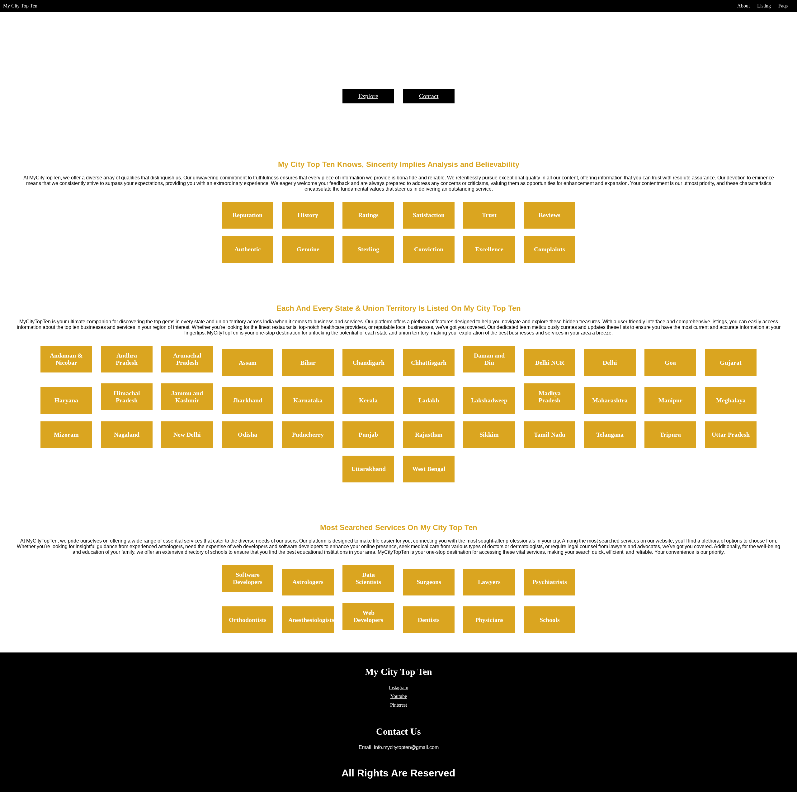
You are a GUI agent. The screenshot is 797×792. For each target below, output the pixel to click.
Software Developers (247, 578)
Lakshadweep (489, 400)
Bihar (308, 362)
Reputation (247, 214)
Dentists (429, 619)
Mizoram (66, 434)
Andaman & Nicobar (66, 359)
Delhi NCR (549, 362)
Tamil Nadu (549, 434)
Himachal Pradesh (127, 397)
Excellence (489, 249)
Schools (550, 619)
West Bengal (429, 468)
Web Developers (368, 616)
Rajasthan (428, 434)
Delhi (610, 362)
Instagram (398, 687)
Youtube (398, 696)
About (743, 5)
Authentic (247, 249)
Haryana (66, 400)
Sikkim (489, 434)
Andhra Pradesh (127, 359)
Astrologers (307, 581)
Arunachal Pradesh (187, 359)
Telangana (610, 434)
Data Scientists (368, 578)
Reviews (549, 214)
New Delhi (187, 434)
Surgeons (429, 581)
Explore (368, 95)
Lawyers (489, 581)
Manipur (670, 400)
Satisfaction (429, 214)
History (308, 214)
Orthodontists (247, 619)
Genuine (308, 249)
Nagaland (126, 434)
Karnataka (308, 400)
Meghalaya (731, 400)
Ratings (368, 214)
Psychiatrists (549, 581)
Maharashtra (610, 400)
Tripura (670, 434)
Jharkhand (247, 400)
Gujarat (731, 362)
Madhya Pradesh (550, 397)
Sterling (368, 249)
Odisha (247, 434)
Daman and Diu (489, 359)
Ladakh (428, 400)
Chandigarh (368, 362)
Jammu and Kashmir (187, 397)
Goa (670, 362)
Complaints (549, 249)
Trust (489, 214)
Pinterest (398, 705)
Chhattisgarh (428, 362)
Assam (248, 362)
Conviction (428, 249)
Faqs (783, 5)
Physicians (489, 619)
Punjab (368, 434)
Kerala (368, 400)
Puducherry (308, 434)
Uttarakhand (368, 468)
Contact (429, 95)
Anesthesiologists (311, 619)
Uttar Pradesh (731, 434)
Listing (764, 5)
